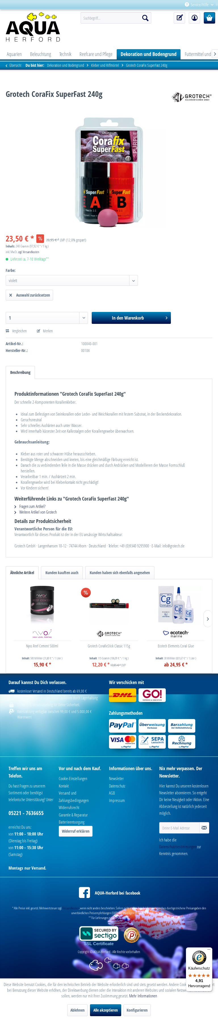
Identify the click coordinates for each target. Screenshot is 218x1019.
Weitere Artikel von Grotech (37, 512)
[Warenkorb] (209, 18)
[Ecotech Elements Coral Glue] (175, 605)
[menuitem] (215, 4)
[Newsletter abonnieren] (204, 827)
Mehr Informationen (143, 996)
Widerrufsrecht (69, 807)
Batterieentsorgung (71, 822)
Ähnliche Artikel (22, 572)
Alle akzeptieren (105, 1010)
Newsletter (116, 778)
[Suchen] (145, 18)
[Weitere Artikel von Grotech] (191, 99)
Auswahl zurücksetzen (33, 295)
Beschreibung (20, 372)
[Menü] (209, 950)
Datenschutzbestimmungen (177, 846)
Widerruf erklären (75, 831)
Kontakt (64, 786)
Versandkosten (70, 908)
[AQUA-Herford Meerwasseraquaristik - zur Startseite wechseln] (35, 27)
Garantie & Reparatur (73, 815)
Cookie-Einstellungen (73, 778)
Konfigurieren (137, 1010)
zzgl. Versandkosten (28, 251)
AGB (112, 793)
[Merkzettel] (179, 18)
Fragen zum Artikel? (31, 506)
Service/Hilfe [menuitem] (199, 4)
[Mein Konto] (194, 18)
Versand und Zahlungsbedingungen (74, 796)
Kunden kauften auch (61, 572)
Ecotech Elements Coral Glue (176, 646)
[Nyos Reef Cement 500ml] (42, 605)
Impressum (117, 800)
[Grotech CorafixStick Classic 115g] (108, 605)
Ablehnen (77, 1010)
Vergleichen (19, 331)
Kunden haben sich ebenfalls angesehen (120, 572)
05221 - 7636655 (26, 813)
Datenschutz (117, 786)
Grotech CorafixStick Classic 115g (109, 646)
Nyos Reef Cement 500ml (42, 646)
